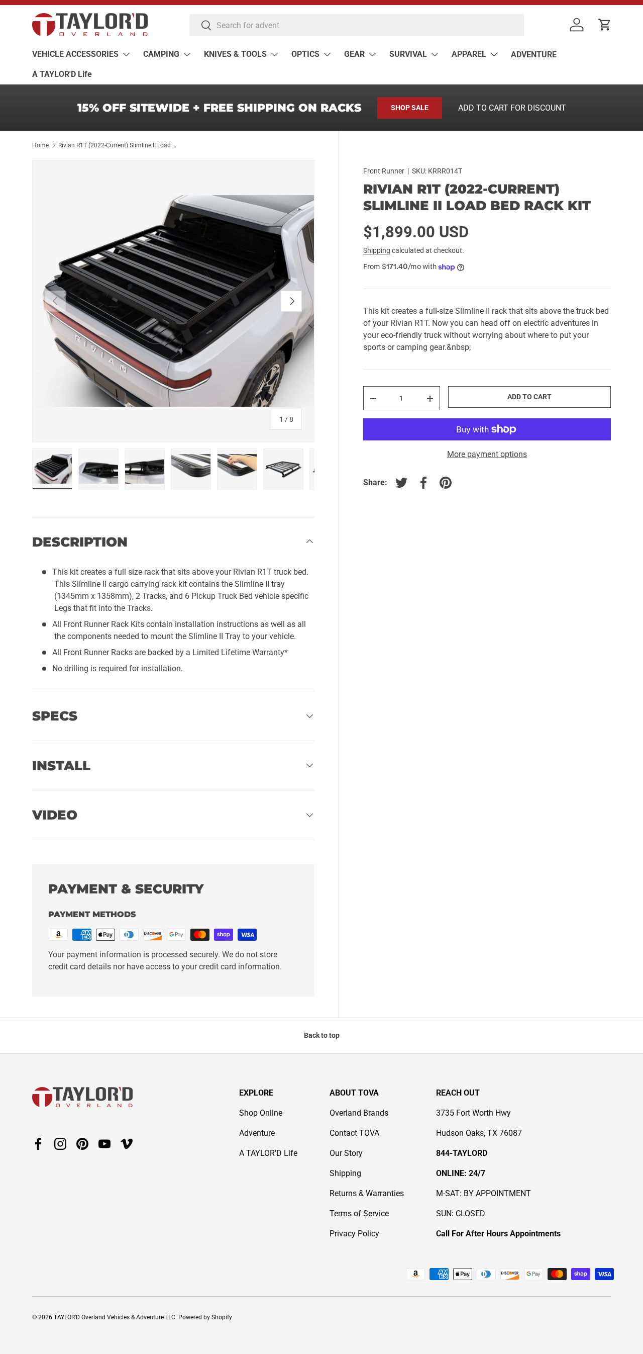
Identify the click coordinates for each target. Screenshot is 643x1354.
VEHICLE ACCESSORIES (75, 54)
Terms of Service (359, 1213)
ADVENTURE (534, 54)
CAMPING (161, 54)
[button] (605, 25)
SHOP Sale (409, 108)
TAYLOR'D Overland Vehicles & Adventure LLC (114, 1317)
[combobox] (356, 25)
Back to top (322, 1035)
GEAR (354, 54)
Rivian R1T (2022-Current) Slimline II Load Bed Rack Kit (118, 145)
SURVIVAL (408, 54)
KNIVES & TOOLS (235, 54)
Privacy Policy (354, 1233)
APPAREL (469, 54)
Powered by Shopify (205, 1317)
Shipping (376, 251)
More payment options (487, 454)
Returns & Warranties (367, 1193)
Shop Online (260, 1113)
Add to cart (529, 397)
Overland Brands (359, 1113)
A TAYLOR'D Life (62, 74)
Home (40, 145)
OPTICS (305, 54)
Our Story (346, 1153)
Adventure (257, 1133)
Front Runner (383, 171)
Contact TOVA (354, 1133)
